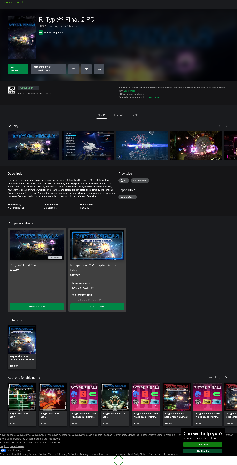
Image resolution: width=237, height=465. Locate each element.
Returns (20, 438)
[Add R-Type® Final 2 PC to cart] (86, 69)
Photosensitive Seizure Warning (157, 434)
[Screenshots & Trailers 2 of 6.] (88, 145)
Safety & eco (156, 454)
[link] (22, 347)
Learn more (129, 90)
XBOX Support (94, 434)
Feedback (108, 434)
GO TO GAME (97, 306)
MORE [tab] (135, 115)
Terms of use (106, 454)
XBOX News (78, 434)
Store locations (52, 438)
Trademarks (120, 454)
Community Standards (126, 434)
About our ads (172, 454)
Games (34, 442)
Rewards (5, 442)
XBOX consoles (8, 434)
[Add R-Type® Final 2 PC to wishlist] (73, 69)
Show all (211, 377)
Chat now (203, 444)
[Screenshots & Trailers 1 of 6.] (33, 145)
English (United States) (12, 446)
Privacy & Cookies (69, 454)
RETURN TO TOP (37, 306)
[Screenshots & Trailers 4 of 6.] (196, 145)
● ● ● (99, 69)
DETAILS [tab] (101, 115)
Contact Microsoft (49, 454)
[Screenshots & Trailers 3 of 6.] (142, 145)
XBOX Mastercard (20, 442)
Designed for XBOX (49, 442)
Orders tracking (34, 438)
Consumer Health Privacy (14, 454)
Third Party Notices (137, 454)
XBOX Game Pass (41, 434)
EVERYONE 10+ (27, 88)
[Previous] (219, 126)
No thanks (203, 450)
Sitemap (33, 454)
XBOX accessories (62, 434)
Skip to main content (11, 2)
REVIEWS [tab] (118, 115)
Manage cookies (89, 454)
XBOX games (24, 434)
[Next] (226, 126)
